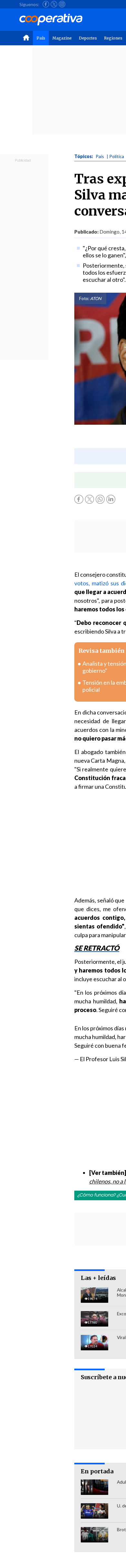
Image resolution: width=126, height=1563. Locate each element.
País (41, 38)
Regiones (113, 38)
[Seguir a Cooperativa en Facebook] (46, 4)
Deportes (88, 38)
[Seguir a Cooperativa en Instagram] (62, 4)
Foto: (84, 298)
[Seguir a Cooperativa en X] (54, 4)
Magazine (62, 38)
